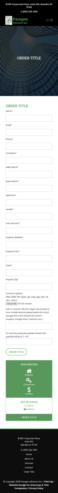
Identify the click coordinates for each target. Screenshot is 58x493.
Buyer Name (12, 181)
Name (9, 111)
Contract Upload (14, 293)
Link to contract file (15, 309)
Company (11, 153)
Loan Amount (12, 223)
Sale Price (10, 195)
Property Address (14, 237)
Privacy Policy (36, 488)
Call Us (30, 405)
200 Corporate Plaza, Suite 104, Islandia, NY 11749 (29, 6)
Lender (9, 209)
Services (29, 463)
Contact (29, 467)
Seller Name (11, 167)
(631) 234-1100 (30, 11)
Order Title (29, 417)
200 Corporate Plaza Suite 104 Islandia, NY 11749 (30, 441)
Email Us (30, 409)
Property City (12, 251)
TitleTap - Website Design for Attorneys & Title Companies (32, 485)
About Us (29, 458)
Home (29, 454)
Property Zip (11, 279)
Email (8, 125)
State (8, 265)
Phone (9, 139)
